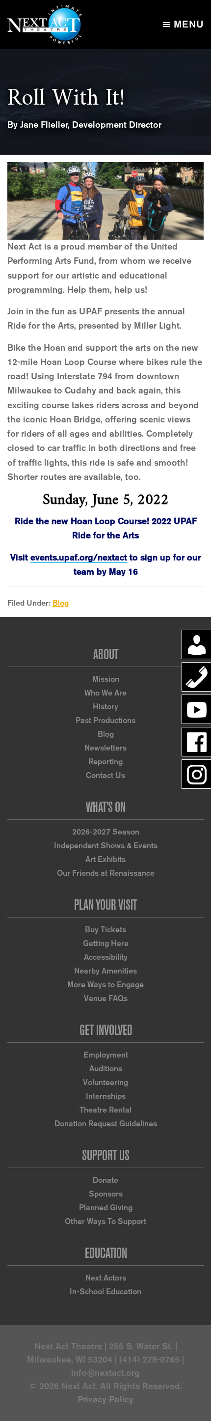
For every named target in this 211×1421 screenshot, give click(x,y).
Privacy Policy (105, 1399)
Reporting (105, 761)
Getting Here (106, 943)
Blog (61, 603)
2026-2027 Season (105, 831)
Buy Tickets (105, 929)
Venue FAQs (106, 998)
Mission (105, 679)
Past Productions (105, 720)
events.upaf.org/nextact (78, 557)
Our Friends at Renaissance (106, 873)
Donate (105, 1180)
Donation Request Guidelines (105, 1123)
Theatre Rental (105, 1110)
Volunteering (105, 1082)
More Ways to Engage (105, 984)
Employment (105, 1054)
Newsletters (105, 747)
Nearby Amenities (105, 970)
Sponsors (106, 1193)
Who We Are (105, 692)
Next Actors (105, 1277)
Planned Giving (105, 1207)
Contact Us (105, 775)
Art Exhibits (105, 859)
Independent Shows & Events (106, 845)
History (105, 706)
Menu (189, 24)
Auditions (105, 1068)
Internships (106, 1096)
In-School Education (105, 1291)
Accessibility (106, 957)
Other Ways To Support (105, 1221)
